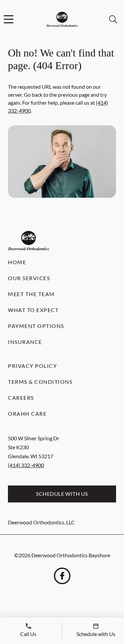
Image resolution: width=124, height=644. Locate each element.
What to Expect (33, 310)
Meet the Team (31, 294)
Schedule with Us (62, 493)
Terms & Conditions (40, 381)
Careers (21, 397)
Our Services (29, 278)
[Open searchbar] (113, 19)
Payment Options (36, 326)
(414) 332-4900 (26, 465)
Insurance (25, 342)
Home (17, 262)
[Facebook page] (62, 576)
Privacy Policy (32, 366)
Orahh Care (27, 413)
